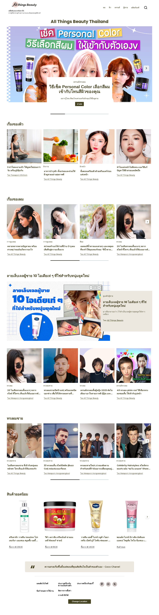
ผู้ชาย (125, 7)
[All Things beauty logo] (24, 4)
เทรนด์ (117, 7)
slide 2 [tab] (94, 260)
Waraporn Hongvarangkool (131, 254)
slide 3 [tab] (99, 555)
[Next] (147, 146)
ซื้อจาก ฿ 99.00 (51, 547)
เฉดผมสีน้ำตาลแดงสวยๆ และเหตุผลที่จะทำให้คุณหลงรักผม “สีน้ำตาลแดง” (96, 249)
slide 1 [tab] (79, 185)
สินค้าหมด (121, 547)
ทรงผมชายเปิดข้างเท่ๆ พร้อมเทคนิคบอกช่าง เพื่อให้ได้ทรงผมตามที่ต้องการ (60, 393)
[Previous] (12, 146)
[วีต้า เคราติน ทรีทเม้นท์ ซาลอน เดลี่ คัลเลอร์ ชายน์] (60, 516)
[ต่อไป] (146, 68)
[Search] (146, 7)
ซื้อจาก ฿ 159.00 (16, 547)
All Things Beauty (54, 179)
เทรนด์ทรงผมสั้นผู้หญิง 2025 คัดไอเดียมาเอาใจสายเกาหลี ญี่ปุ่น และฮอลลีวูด (96, 393)
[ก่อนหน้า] (12, 68)
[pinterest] (102, 584)
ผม (104, 7)
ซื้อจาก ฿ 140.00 (87, 547)
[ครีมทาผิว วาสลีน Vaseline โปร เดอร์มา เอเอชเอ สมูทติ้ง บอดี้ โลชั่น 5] (24, 516)
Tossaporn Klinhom (19, 175)
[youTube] (108, 584)
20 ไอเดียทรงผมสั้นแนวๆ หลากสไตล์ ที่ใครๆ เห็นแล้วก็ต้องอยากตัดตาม (133, 249)
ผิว (110, 7)
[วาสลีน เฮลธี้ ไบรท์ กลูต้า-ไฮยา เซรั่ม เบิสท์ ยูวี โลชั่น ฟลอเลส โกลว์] (96, 516)
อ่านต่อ (80, 104)
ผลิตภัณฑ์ (135, 8)
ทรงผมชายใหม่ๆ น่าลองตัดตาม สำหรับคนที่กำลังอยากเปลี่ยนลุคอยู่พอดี (96, 468)
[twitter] (114, 584)
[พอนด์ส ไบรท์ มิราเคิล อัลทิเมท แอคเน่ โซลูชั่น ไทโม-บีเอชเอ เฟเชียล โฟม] (132, 516)
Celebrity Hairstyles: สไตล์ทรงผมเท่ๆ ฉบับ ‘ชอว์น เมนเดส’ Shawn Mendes (133, 468)
